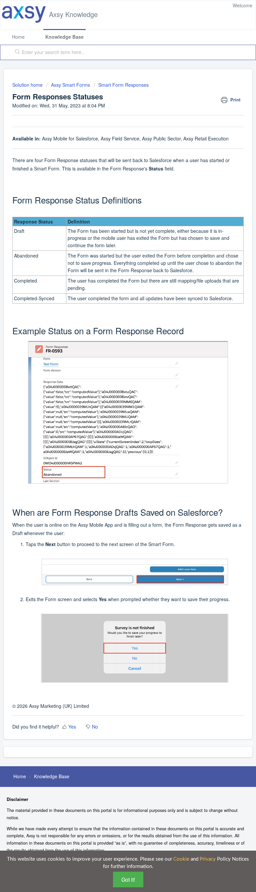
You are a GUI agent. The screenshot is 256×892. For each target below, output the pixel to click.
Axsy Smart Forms (70, 84)
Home (18, 36)
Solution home (28, 84)
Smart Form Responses (123, 84)
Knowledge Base (64, 36)
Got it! (128, 879)
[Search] (16, 52)
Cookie (181, 859)
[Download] (115, 452)
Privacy (208, 859)
